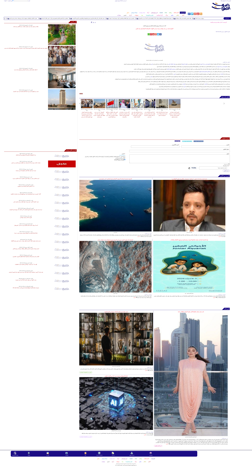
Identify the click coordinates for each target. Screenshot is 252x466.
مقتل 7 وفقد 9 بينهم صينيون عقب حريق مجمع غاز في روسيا (28, 18)
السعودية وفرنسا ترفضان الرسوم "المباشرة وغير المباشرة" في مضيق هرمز (115, 178)
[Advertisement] (95, 6)
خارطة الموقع (132, 455)
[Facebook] (199, 141)
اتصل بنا (47, 455)
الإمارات (221, 74)
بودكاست (151, 455)
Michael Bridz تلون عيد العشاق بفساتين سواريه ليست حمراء (25, 233)
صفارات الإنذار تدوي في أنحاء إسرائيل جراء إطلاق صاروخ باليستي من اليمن (25, 162)
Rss (85, 455)
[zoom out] (95, 22)
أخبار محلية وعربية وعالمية (216, 22)
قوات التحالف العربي (171, 64)
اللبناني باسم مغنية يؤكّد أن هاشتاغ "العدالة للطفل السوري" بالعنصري (26, 256)
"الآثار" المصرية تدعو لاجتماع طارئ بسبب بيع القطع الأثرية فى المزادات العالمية (26, 194)
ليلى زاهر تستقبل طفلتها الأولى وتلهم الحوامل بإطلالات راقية (191, 311)
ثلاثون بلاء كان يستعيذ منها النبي (26, 217)
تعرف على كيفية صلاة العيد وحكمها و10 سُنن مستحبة (26, 170)
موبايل (29, 455)
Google (5, 0)
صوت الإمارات (10, 0)
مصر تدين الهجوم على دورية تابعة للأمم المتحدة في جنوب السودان (26, 91)
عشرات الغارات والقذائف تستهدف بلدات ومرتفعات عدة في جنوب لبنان (88, 18)
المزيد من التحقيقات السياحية (85, 372)
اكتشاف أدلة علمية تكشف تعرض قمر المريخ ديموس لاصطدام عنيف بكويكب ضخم (115, 239)
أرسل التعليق (226, 170)
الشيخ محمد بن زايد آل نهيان (205, 64)
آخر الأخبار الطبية (158, 445)
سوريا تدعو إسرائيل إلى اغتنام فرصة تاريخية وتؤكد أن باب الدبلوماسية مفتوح (162, 114)
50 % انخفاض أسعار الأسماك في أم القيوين (26, 186)
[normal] (93, 22)
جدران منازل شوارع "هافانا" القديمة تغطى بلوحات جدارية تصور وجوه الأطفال (26, 240)
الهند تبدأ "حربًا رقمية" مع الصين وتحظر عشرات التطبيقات (26, 264)
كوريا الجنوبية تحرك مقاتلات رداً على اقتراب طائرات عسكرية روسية (57, 18)
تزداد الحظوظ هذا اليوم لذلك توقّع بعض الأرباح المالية (26, 155)
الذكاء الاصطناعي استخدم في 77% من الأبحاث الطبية (116, 376)
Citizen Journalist (99, 455)
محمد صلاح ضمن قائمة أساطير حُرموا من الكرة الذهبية (116, 311)
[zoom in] (91, 22)
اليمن (152, 64)
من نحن (113, 455)
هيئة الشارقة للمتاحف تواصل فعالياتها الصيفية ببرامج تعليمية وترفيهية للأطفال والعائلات (189, 239)
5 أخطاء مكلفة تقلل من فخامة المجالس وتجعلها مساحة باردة (26, 69)
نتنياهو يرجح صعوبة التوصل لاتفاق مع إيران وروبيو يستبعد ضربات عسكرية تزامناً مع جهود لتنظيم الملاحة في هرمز (25, 48)
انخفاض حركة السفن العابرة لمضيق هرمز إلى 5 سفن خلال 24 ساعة (120, 18)
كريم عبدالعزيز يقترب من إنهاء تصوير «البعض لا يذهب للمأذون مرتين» (26, 178)
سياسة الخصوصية (15, 455)
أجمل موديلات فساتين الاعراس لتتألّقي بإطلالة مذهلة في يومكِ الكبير (26, 248)
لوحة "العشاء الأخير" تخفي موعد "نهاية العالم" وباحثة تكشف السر (25, 201)
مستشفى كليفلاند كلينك (171, 69)
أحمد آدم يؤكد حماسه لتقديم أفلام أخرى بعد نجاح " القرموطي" (26, 225)
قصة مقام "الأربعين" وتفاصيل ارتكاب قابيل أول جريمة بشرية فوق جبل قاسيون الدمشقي (26, 272)
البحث (29, 0)
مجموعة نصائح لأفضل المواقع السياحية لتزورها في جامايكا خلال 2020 (26, 287)
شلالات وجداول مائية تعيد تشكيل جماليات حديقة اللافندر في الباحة (25, 26)
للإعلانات (66, 455)
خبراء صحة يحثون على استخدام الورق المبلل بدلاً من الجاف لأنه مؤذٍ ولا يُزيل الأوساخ (26, 209)
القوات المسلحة (185, 64)
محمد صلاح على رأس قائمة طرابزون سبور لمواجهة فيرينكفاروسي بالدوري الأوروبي (153, 18)
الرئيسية (225, 22)
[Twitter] (187, 141)
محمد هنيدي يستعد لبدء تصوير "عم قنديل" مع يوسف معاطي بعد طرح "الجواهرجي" (189, 178)
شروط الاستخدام (122, 155)
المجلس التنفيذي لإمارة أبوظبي (204, 71)
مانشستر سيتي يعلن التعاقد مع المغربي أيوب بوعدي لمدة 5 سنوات (186, 18)
